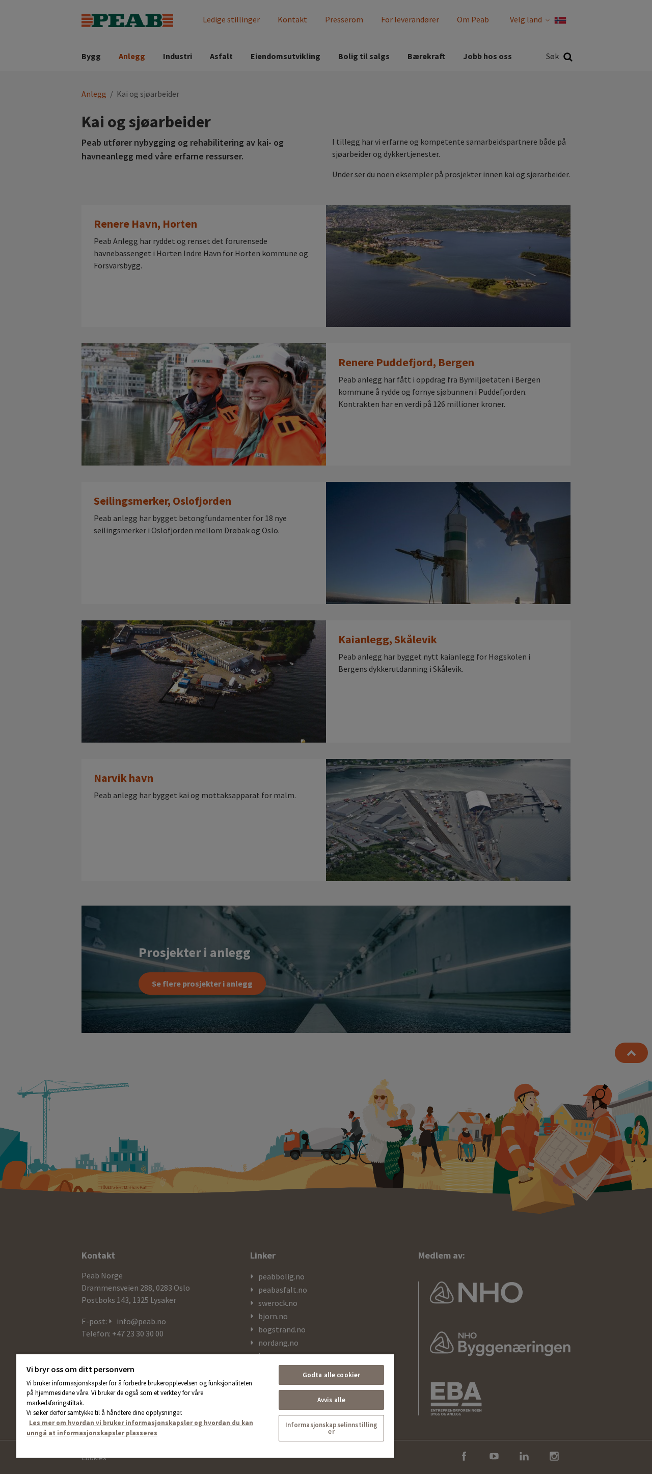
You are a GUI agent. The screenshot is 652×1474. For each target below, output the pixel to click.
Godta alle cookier (331, 1375)
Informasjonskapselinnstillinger (331, 1428)
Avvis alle (331, 1400)
